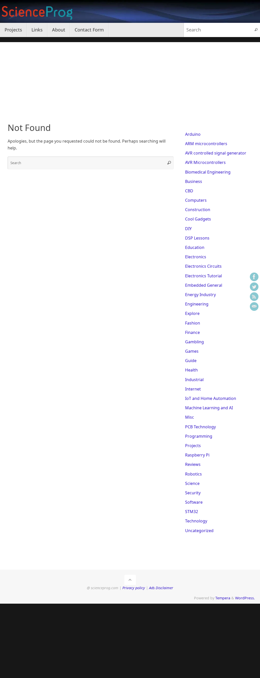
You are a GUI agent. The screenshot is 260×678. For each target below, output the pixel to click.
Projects (193, 445)
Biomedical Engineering (208, 172)
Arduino (193, 134)
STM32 (191, 511)
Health (191, 370)
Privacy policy (133, 587)
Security (193, 493)
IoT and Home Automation (210, 398)
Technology (196, 521)
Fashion (192, 323)
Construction (197, 209)
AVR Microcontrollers (205, 162)
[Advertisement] (130, 77)
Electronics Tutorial (203, 276)
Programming (198, 436)
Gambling (194, 342)
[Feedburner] (254, 296)
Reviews (193, 464)
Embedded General (203, 285)
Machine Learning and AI (209, 408)
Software (194, 502)
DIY (188, 228)
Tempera (222, 598)
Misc (189, 417)
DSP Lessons (197, 238)
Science (192, 483)
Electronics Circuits (203, 266)
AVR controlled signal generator (215, 153)
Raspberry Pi (197, 455)
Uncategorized (199, 530)
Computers (196, 200)
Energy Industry (200, 294)
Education (194, 247)
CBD (189, 191)
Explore (192, 313)
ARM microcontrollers (206, 143)
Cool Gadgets (198, 219)
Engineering (196, 304)
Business (193, 181)
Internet (193, 389)
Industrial (194, 379)
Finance (192, 332)
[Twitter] (254, 286)
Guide (191, 360)
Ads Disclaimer (161, 587)
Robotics (193, 474)
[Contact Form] (254, 306)
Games (192, 351)
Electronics (195, 257)
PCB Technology (200, 427)
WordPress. (245, 598)
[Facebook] (254, 277)
